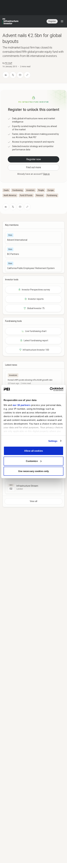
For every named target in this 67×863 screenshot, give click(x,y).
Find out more (33, 167)
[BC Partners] (33, 252)
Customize (32, 461)
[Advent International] (33, 237)
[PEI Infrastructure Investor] (10, 21)
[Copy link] (27, 75)
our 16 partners (22, 405)
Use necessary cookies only (33, 471)
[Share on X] (13, 75)
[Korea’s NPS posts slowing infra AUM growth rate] (33, 379)
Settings (52, 441)
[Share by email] (20, 75)
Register (52, 21)
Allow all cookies (33, 450)
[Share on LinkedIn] (5, 75)
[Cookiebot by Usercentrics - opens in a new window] (49, 389)
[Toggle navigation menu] (62, 21)
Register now (33, 159)
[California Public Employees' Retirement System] (33, 266)
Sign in (46, 174)
